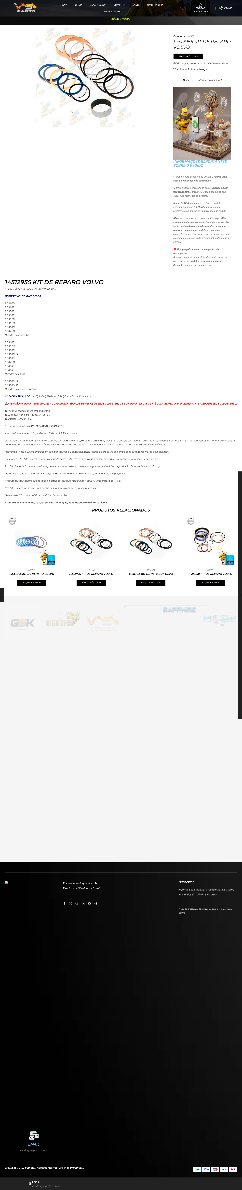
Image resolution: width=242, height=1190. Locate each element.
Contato (119, 4)
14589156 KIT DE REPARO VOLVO (91, 573)
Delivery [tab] (188, 80)
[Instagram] (77, 903)
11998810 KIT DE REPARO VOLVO (210, 573)
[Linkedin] (83, 903)
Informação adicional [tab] (210, 80)
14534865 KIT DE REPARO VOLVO (31, 573)
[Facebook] (64, 903)
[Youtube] (89, 903)
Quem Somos (98, 4)
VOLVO (126, 18)
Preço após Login (188, 56)
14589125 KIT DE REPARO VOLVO (151, 573)
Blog (136, 4)
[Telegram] (95, 903)
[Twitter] (70, 903)
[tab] (188, 80)
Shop (78, 4)
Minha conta (112, 11)
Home (64, 4)
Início (115, 18)
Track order (155, 4)
